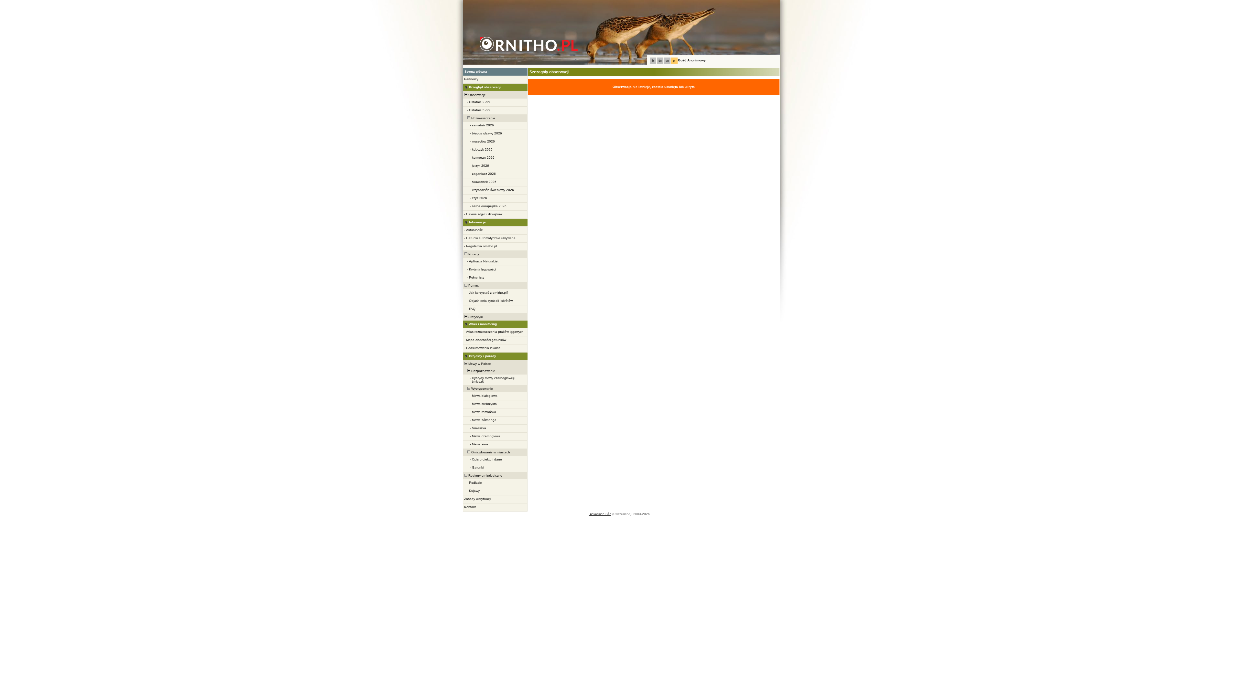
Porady (473, 254)
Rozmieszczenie (482, 118)
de (660, 60)
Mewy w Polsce (479, 363)
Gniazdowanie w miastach (490, 452)
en (667, 60)
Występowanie (481, 388)
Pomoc (473, 285)
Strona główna (475, 71)
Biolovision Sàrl (600, 514)
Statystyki (475, 317)
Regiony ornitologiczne (484, 475)
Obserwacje (476, 95)
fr (653, 60)
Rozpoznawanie (482, 371)
